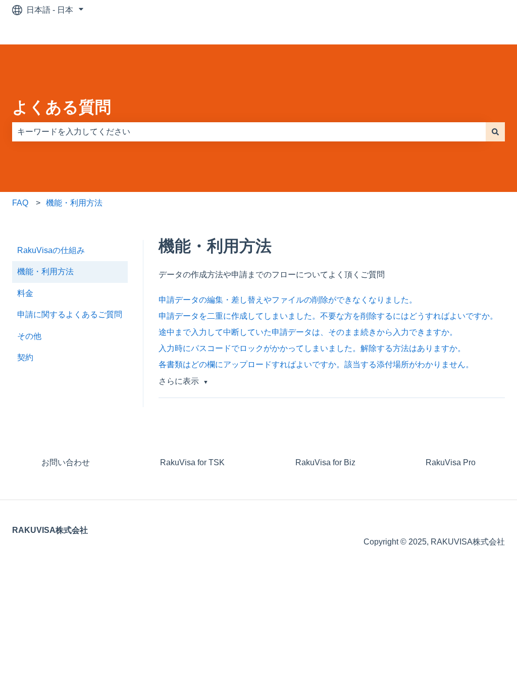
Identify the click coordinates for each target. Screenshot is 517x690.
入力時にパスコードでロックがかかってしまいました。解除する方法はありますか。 (312, 348)
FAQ (20, 203)
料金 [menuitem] (25, 293)
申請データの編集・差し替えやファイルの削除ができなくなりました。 (288, 299)
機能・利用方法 (74, 203)
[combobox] (249, 131)
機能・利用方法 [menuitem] (45, 271)
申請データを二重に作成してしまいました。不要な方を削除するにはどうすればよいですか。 (328, 316)
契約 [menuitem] (25, 357)
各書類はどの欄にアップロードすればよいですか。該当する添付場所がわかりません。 (316, 364)
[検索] (495, 131)
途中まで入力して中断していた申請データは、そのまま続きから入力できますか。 (308, 332)
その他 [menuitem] (29, 336)
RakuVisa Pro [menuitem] (451, 462)
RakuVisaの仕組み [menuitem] (51, 250)
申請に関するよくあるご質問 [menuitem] (69, 314)
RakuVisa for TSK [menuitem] (192, 462)
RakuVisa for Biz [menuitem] (325, 462)
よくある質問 (61, 107)
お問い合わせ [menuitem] (65, 462)
